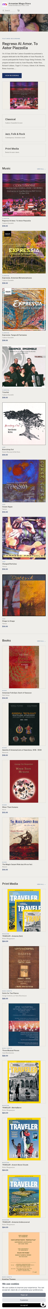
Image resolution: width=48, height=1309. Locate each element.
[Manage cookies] (43, 1304)
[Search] (3, 10)
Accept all (24, 1305)
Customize (24, 1300)
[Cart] (18, 10)
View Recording (12, 75)
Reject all (24, 1295)
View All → (41, 169)
